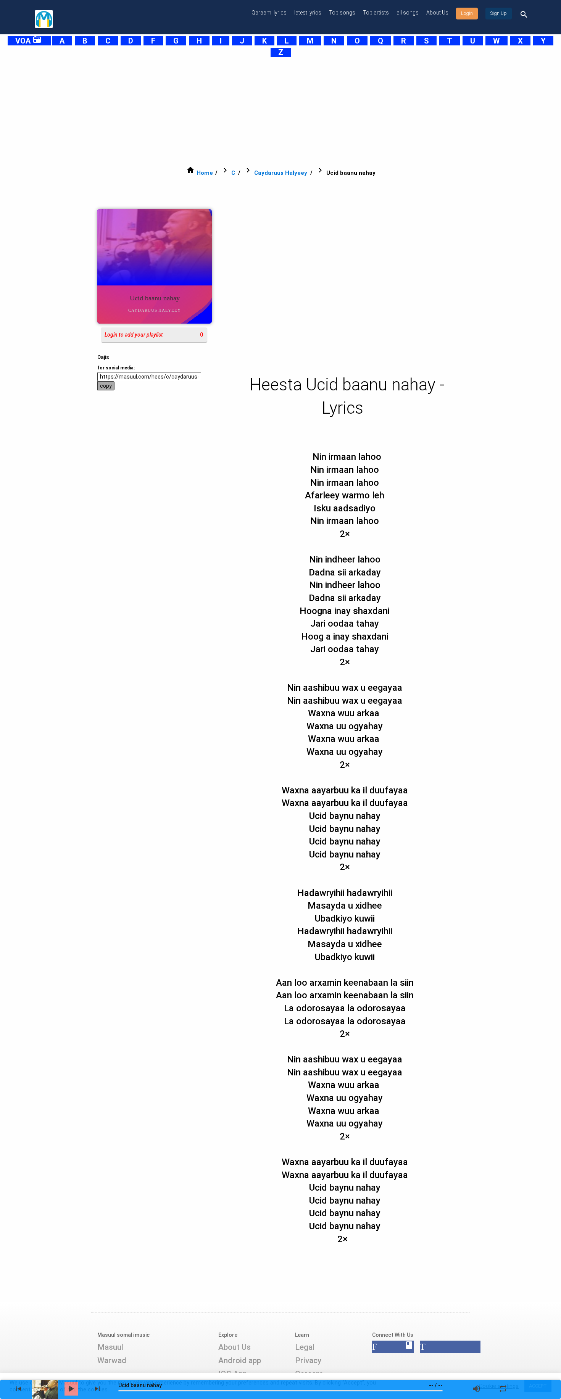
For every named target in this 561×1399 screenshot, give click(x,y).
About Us (437, 13)
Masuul (110, 1347)
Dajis (103, 357)
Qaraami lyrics (269, 13)
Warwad (111, 1360)
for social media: (116, 368)
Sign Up (498, 13)
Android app (239, 1360)
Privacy (308, 1360)
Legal (304, 1347)
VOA (28, 40)
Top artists (376, 13)
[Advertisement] (261, 111)
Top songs (342, 13)
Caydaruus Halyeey (280, 172)
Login (467, 13)
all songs (408, 13)
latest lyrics (307, 13)
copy (106, 386)
